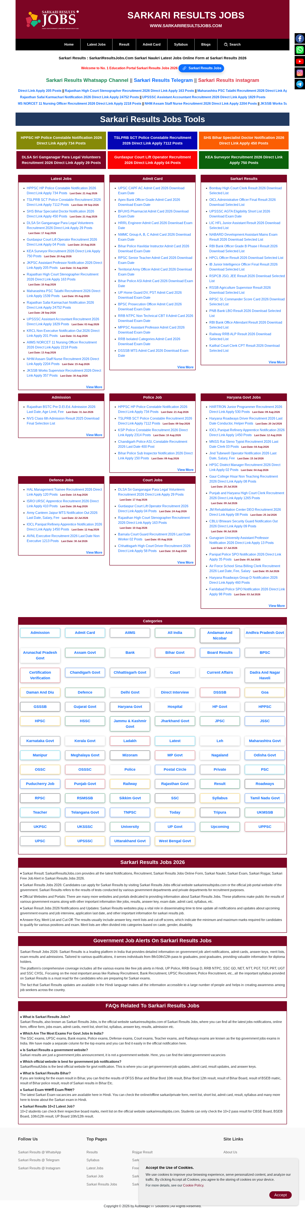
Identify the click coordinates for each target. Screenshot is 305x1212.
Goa (264, 692)
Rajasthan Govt (175, 784)
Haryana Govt (130, 707)
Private (220, 769)
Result (124, 44)
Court (175, 672)
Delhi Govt (130, 692)
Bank (130, 652)
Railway (130, 784)
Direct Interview (175, 692)
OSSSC (85, 769)
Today (175, 812)
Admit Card (152, 44)
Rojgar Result (142, 1152)
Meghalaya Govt (85, 755)
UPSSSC (85, 841)
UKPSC (40, 827)
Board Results (220, 652)
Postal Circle (175, 769)
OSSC (40, 769)
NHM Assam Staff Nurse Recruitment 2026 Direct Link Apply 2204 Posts (179, 103)
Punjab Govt (85, 784)
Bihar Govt (174, 652)
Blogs (206, 44)
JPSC (220, 721)
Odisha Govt (265, 755)
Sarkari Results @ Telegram (38, 1160)
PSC (265, 769)
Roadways (265, 784)
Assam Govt (85, 652)
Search (234, 44)
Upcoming (220, 827)
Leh (220, 741)
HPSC (40, 721)
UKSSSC (85, 827)
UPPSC (265, 827)
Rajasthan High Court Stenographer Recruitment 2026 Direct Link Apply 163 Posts (151, 90)
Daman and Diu (40, 692)
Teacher (40, 812)
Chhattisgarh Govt (130, 672)
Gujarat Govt (85, 707)
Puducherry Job (40, 784)
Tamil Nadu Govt (265, 798)
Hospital (175, 707)
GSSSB (40, 707)
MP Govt (175, 755)
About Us (230, 1152)
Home (69, 44)
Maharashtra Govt (265, 741)
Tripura (220, 812)
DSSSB (220, 692)
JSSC (265, 721)
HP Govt (219, 707)
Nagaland (219, 755)
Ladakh (130, 741)
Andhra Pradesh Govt (265, 633)
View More (94, 387)
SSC (175, 798)
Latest (175, 741)
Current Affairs (220, 672)
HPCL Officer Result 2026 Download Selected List (246, 258)
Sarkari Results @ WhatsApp (39, 1152)
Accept (280, 1195)
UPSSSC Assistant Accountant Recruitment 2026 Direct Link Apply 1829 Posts (219, 97)
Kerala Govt (84, 741)
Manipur (40, 755)
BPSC (265, 652)
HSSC (85, 721)
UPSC (40, 841)
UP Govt (175, 827)
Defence (85, 692)
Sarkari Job (95, 1176)
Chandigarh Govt (85, 672)
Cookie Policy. (193, 1185)
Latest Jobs (96, 44)
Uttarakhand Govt (130, 841)
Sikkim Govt (130, 798)
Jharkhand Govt (175, 721)
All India (175, 633)
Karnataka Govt (40, 741)
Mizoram (130, 755)
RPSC (40, 798)
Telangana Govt (85, 812)
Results (92, 1152)
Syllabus (181, 44)
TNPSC (130, 812)
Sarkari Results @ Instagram (39, 1168)
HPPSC (265, 707)
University (130, 827)
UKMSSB (265, 812)
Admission (40, 633)
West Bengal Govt (175, 841)
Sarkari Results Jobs (204, 68)
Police (129, 769)
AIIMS (130, 633)
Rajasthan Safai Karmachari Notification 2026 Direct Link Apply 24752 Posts (94, 97)
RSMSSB (85, 798)
